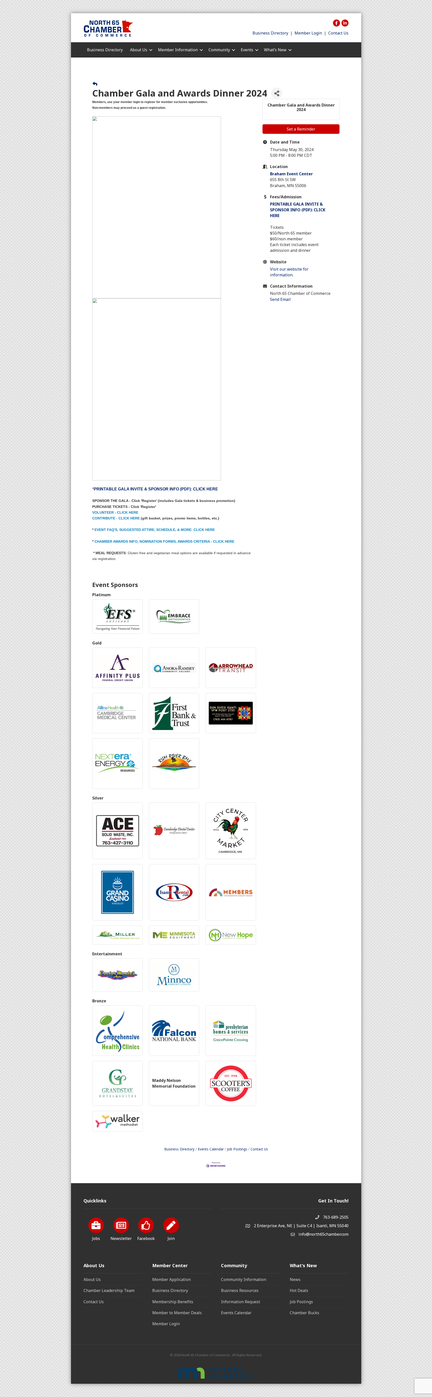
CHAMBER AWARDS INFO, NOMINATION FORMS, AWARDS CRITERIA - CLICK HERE (164, 541)
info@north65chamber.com (323, 1234)
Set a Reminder (301, 129)
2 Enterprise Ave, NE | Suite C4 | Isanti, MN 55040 (301, 1225)
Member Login (308, 33)
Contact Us (338, 33)
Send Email (280, 299)
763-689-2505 (335, 1217)
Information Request (240, 1301)
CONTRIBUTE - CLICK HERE (116, 518)
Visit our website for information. (289, 272)
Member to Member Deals (177, 1312)
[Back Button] (94, 84)
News (295, 1279)
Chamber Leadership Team (109, 1290)
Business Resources (239, 1290)
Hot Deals (299, 1290)
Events (247, 50)
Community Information (243, 1279)
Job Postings (237, 1149)
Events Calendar (211, 1149)
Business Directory (270, 33)
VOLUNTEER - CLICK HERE (115, 512)
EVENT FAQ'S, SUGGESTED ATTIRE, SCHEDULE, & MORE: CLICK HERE (154, 530)
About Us (92, 1279)
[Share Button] (276, 93)
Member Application (171, 1279)
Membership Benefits (172, 1301)
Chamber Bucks (304, 1312)
